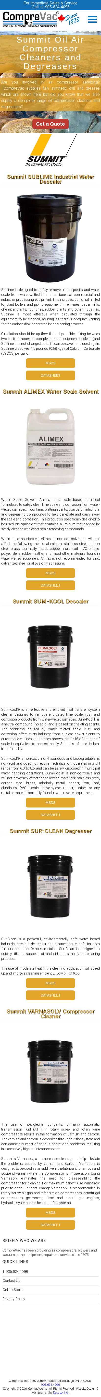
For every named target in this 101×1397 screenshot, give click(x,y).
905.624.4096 (50, 1384)
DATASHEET (51, 375)
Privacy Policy (13, 1299)
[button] (92, 19)
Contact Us (11, 1280)
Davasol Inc (61, 1392)
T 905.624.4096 (15, 1271)
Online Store (12, 1290)
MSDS (50, 363)
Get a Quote (50, 124)
